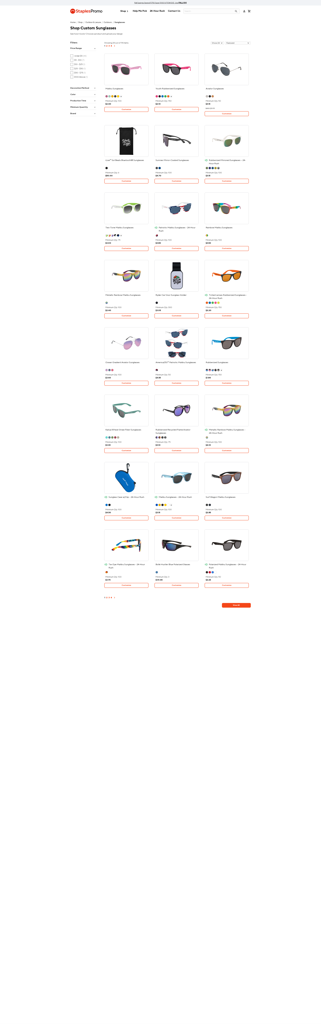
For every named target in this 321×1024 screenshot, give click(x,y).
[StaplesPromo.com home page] (86, 11)
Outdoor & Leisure (93, 22)
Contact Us (174, 11)
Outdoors (108, 22)
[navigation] (114, 47)
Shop (124, 11)
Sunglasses (119, 22)
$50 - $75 (78, 72)
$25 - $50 (78, 68)
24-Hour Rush (157, 11)
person (244, 11)
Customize (126, 109)
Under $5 (78, 56)
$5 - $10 (77, 60)
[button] (83, 48)
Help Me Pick (140, 11)
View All (236, 605)
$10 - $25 (77, 64)
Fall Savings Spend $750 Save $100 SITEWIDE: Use (160, 3)
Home (73, 22)
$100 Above (79, 77)
